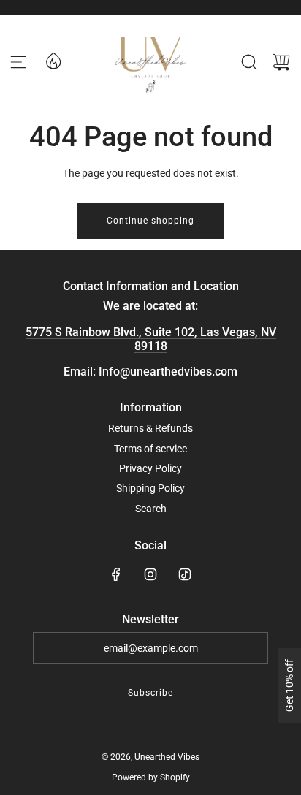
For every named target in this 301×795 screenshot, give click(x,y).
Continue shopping (150, 221)
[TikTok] (185, 574)
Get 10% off (289, 685)
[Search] (249, 62)
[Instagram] (150, 574)
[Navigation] (18, 62)
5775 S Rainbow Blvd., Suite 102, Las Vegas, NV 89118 (151, 339)
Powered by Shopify (151, 777)
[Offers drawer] (53, 60)
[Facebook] (116, 574)
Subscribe (150, 693)
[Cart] (281, 62)
